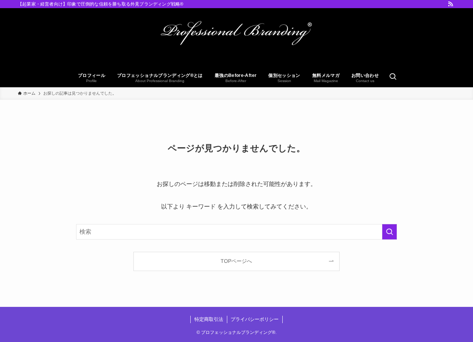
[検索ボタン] (393, 77)
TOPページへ (236, 261)
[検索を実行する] (389, 232)
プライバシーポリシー (255, 319)
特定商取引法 (208, 319)
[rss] (450, 4)
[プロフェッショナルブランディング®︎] (236, 39)
